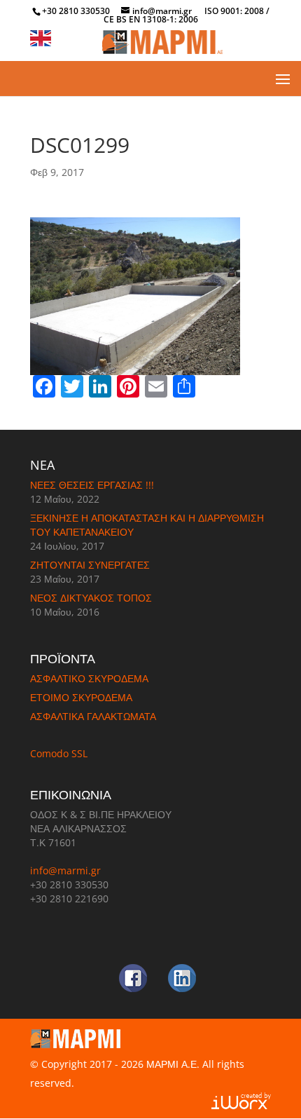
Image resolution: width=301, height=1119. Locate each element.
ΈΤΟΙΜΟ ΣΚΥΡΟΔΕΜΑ (81, 697)
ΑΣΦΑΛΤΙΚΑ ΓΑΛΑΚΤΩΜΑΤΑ (93, 716)
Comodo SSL (59, 753)
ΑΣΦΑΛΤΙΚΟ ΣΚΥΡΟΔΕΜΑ (89, 678)
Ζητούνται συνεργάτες (90, 564)
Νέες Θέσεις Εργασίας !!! (92, 484)
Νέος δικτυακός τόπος (91, 597)
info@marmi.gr (65, 870)
